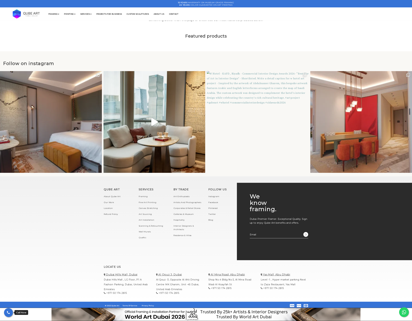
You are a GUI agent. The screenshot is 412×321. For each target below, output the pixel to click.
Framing (53, 14)
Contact (173, 14)
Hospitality (179, 220)
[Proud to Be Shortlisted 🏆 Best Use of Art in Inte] (51, 122)
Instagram (213, 196)
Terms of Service (130, 306)
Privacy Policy (148, 306)
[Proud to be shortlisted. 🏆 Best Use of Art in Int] (154, 122)
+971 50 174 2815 (116, 293)
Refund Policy (111, 214)
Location (108, 208)
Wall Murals (145, 231)
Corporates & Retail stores (186, 208)
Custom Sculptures (138, 14)
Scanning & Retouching (151, 226)
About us (159, 14)
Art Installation (146, 220)
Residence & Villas (182, 235)
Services (85, 14)
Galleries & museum (183, 214)
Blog (210, 220)
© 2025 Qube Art (112, 306)
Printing (69, 14)
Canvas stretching (148, 208)
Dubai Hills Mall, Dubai (121, 274)
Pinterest (213, 208)
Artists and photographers (187, 202)
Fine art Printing (147, 202)
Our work (109, 202)
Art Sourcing (145, 214)
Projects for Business (109, 14)
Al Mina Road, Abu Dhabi (227, 274)
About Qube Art (112, 196)
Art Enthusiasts (181, 196)
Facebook (213, 202)
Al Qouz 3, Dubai (170, 274)
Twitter (212, 214)
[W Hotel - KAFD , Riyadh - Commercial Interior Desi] (258, 122)
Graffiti (142, 237)
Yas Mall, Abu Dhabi (276, 274)
